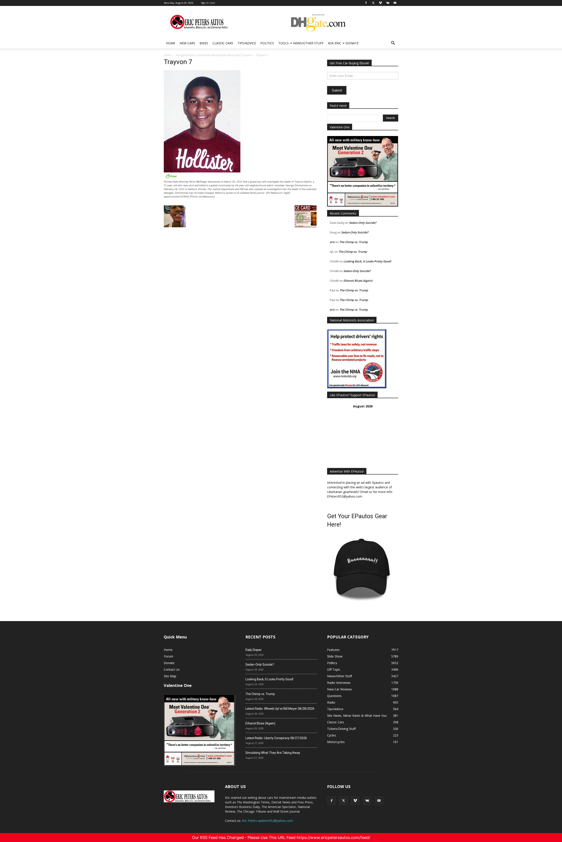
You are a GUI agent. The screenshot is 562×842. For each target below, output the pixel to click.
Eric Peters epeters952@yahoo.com (267, 821)
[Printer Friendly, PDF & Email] (171, 177)
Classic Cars (223, 43)
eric (332, 242)
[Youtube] (379, 800)
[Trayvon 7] (202, 171)
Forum (168, 656)
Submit (337, 90)
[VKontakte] (367, 800)
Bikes (204, 43)
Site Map (170, 676)
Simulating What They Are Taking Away (272, 752)
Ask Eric (334, 43)
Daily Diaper (253, 650)
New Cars (187, 43)
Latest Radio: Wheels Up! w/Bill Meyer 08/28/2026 (279, 708)
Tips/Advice (247, 43)
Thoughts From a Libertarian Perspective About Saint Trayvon (214, 55)
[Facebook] (331, 800)
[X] (343, 800)
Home (170, 43)
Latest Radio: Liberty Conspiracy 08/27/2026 (276, 738)
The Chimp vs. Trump (353, 242)
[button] (393, 43)
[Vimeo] (355, 800)
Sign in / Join (208, 2)
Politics (267, 43)
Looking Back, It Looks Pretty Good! (367, 261)
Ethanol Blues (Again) (357, 281)
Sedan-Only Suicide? (362, 223)
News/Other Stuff (308, 43)
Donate (352, 43)
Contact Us (172, 669)
